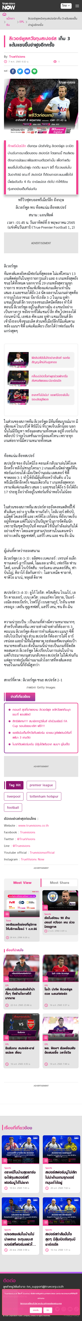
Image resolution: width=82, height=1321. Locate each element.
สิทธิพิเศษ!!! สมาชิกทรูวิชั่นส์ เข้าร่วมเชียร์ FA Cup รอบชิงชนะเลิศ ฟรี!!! (40, 723)
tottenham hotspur (44, 796)
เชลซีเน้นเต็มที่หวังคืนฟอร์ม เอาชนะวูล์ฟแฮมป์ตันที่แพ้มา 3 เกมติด (42, 735)
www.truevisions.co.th (33, 825)
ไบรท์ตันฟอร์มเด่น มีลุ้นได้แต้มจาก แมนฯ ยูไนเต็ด (41, 744)
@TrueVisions (26, 839)
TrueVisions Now (32, 859)
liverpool (13, 796)
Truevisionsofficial (42, 852)
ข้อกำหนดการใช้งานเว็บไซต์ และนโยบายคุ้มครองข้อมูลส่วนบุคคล (41, 1303)
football (13, 807)
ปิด (48, 1310)
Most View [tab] (22, 882)
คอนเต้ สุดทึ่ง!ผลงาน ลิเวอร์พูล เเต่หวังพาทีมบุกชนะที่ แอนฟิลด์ (42, 712)
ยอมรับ (36, 1310)
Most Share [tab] (59, 882)
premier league (41, 785)
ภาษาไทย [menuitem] (62, 14)
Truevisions (27, 832)
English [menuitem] (63, 20)
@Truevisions (21, 845)
